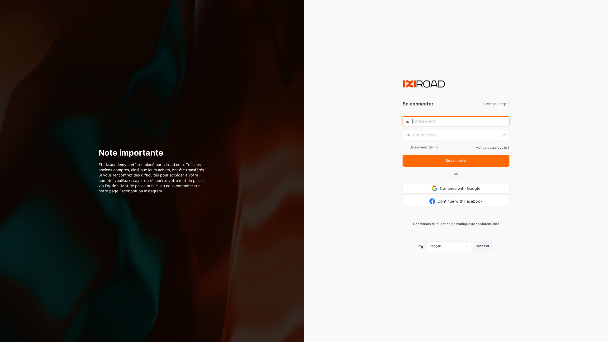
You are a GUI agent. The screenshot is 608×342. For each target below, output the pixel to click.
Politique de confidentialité (477, 224)
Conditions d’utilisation (432, 224)
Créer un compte (496, 104)
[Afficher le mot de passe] (504, 135)
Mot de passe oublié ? (492, 147)
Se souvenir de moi (424, 147)
